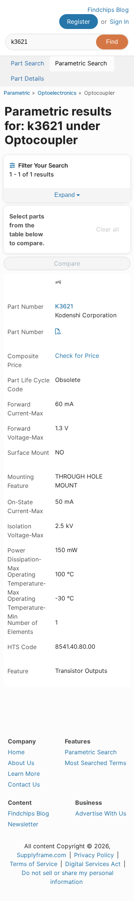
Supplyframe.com (41, 855)
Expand (65, 195)
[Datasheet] (58, 331)
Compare (67, 263)
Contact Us (24, 784)
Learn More (24, 773)
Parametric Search (91, 752)
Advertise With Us (100, 813)
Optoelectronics (57, 93)
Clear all (107, 229)
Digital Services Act (93, 864)
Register (78, 21)
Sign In (119, 21)
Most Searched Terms (95, 763)
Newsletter (23, 824)
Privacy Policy (94, 855)
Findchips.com (11, 17)
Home (16, 752)
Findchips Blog (108, 9)
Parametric (17, 93)
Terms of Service (33, 864)
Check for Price (77, 355)
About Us (21, 763)
